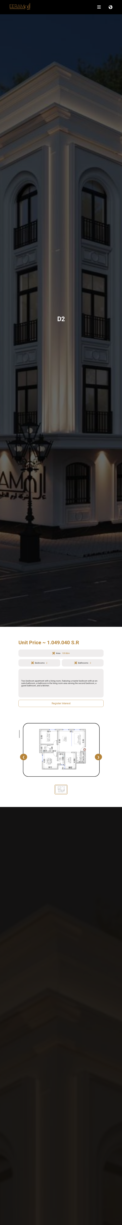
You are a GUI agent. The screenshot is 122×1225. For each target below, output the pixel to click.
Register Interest (61, 703)
